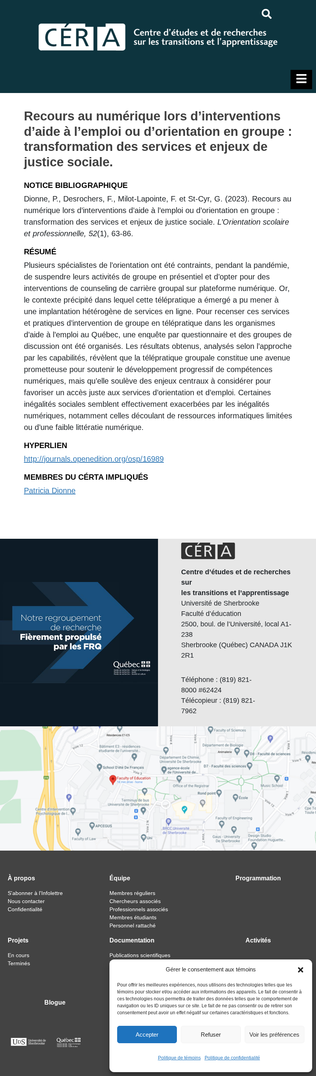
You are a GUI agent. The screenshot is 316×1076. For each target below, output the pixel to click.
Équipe (119, 878)
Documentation (132, 940)
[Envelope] (302, 14)
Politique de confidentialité (232, 1058)
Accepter (147, 1034)
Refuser (211, 1034)
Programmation (258, 878)
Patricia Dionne (50, 490)
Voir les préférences (274, 1034)
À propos (21, 878)
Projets (18, 940)
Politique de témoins (179, 1058)
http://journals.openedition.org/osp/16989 (94, 459)
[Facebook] (283, 14)
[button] (300, 969)
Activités (258, 940)
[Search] (266, 14)
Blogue (55, 1002)
